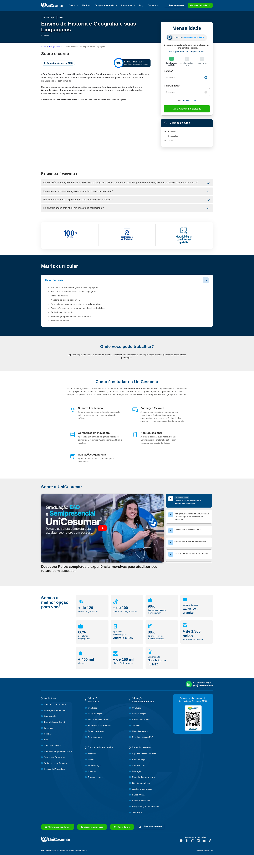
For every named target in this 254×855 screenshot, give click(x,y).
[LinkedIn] (198, 841)
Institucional (127, 5)
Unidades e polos (140, 731)
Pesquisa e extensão (105, 5)
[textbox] (185, 77)
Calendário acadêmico (59, 827)
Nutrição (92, 771)
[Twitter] (187, 841)
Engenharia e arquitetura (143, 777)
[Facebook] (181, 841)
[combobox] (187, 77)
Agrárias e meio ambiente (144, 754)
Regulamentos (95, 737)
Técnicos (136, 725)
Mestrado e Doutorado (98, 719)
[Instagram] (192, 841)
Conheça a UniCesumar (55, 704)
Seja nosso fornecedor (54, 757)
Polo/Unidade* (172, 85)
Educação (136, 771)
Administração (94, 765)
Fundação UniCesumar (55, 710)
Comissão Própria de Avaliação (58, 751)
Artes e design (139, 759)
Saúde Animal (138, 795)
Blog (141, 5)
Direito (91, 759)
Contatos (152, 5)
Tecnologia (137, 812)
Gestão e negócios (141, 783)
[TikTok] (209, 841)
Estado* (168, 71)
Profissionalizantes (140, 719)
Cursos (72, 5)
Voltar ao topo (203, 850)
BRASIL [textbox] (186, 100)
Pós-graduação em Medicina (145, 806)
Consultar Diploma (52, 745)
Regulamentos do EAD (142, 737)
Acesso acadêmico (93, 827)
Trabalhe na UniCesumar (55, 763)
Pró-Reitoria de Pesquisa (99, 725)
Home (43, 47)
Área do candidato (152, 826)
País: (179, 100)
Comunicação (138, 765)
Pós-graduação (55, 47)
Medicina (86, 5)
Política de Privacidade (54, 769)
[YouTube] (204, 841)
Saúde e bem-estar (141, 800)
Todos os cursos (95, 777)
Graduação (93, 708)
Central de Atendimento (55, 722)
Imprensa (48, 728)
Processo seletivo (96, 731)
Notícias (48, 734)
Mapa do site (123, 827)
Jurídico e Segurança (142, 789)
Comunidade (50, 716)
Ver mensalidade (198, 5)
